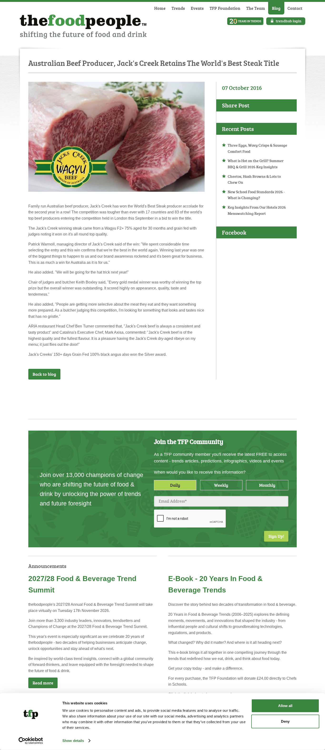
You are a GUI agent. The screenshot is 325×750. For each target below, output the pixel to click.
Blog (276, 8)
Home (160, 8)
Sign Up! (276, 536)
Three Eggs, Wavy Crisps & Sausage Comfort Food (257, 148)
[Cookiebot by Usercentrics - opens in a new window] (31, 740)
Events (197, 8)
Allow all (285, 706)
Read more (43, 683)
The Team (255, 8)
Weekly (221, 485)
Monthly (267, 485)
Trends (178, 8)
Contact (294, 8)
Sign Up (192, 392)
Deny (285, 721)
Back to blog (44, 374)
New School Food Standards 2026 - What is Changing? (256, 195)
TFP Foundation (225, 8)
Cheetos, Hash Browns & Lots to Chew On (254, 179)
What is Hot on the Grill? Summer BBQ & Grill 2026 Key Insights (256, 163)
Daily (175, 485)
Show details (73, 741)
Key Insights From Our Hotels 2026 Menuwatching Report (257, 210)
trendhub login (288, 21)
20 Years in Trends (245, 21)
